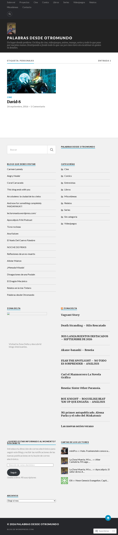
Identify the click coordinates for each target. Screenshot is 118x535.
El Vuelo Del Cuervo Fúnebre (21, 240)
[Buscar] (51, 149)
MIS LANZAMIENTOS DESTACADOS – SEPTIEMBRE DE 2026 (84, 338)
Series (66, 2)
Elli (70, 480)
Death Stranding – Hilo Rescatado (83, 325)
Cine (36, 2)
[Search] (9, 13)
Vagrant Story (70, 314)
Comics (45, 2)
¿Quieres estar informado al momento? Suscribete (31, 442)
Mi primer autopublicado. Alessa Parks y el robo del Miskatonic (82, 414)
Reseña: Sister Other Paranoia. (81, 388)
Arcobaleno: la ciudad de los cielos (24, 196)
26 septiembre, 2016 (17, 106)
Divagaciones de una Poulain (21, 274)
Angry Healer (13, 175)
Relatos (92, 2)
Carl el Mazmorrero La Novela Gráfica (81, 376)
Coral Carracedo (15, 182)
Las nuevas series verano (77, 426)
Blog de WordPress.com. (20, 529)
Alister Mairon (14, 260)
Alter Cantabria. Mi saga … (84, 460)
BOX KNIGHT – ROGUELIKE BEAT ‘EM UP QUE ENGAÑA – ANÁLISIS (83, 400)
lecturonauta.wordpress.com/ (21, 213)
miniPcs (73, 450)
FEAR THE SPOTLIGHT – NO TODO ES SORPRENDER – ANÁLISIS (83, 362)
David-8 (14, 102)
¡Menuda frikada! (15, 267)
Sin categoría (70, 216)
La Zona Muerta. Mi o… (80, 459)
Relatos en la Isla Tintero (19, 288)
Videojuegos (79, 2)
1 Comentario (38, 106)
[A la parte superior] (108, 518)
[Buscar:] (31, 149)
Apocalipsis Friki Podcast (19, 220)
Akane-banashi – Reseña (77, 350)
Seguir (14, 472)
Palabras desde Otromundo (39, 38)
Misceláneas (12, 7)
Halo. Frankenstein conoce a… (95, 450)
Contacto (26, 7)
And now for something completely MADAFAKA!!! (24, 205)
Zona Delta (70, 308)
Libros (56, 2)
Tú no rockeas (14, 226)
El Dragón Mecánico (17, 281)
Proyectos (24, 2)
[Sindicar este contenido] (62, 308)
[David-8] (31, 81)
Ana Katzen (12, 233)
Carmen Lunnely (15, 169)
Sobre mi (11, 2)
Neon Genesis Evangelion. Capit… (92, 480)
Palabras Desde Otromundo (78, 147)
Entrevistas (69, 182)
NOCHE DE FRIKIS (16, 247)
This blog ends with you (18, 189)
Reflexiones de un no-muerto (21, 254)
